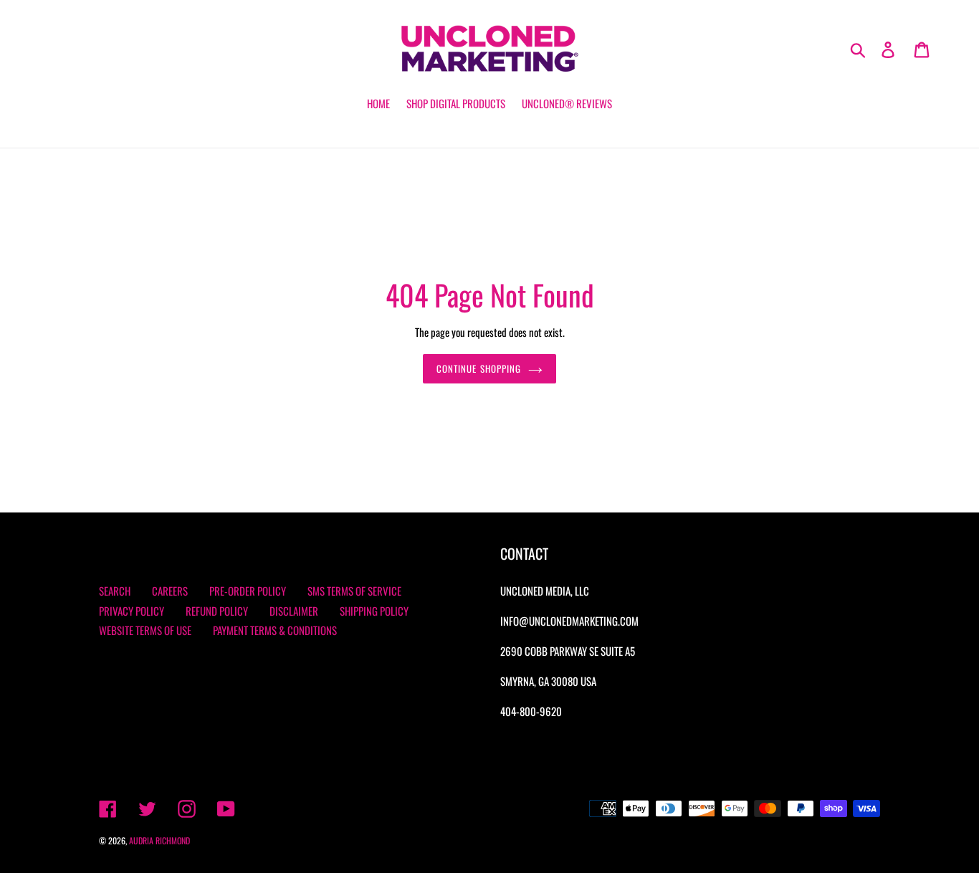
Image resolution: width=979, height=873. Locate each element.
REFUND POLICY (217, 611)
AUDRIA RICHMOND (159, 840)
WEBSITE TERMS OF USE (145, 630)
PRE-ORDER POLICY (247, 590)
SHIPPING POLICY (374, 611)
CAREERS (170, 590)
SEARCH (114, 590)
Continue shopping (478, 368)
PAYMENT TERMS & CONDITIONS (275, 630)
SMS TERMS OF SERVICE (354, 590)
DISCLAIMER (293, 611)
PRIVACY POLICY (131, 611)
